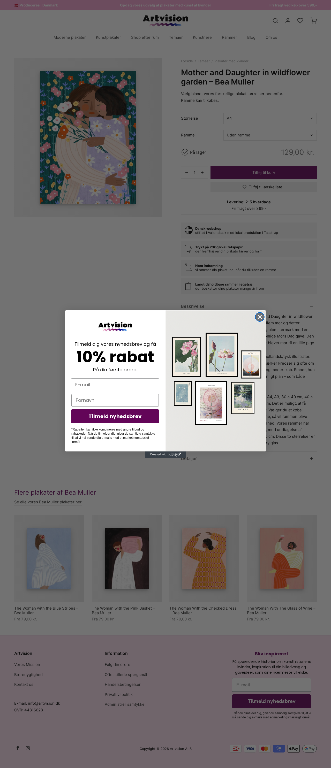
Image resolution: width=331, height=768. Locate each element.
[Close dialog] (259, 316)
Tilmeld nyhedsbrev (115, 416)
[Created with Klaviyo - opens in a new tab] (165, 454)
